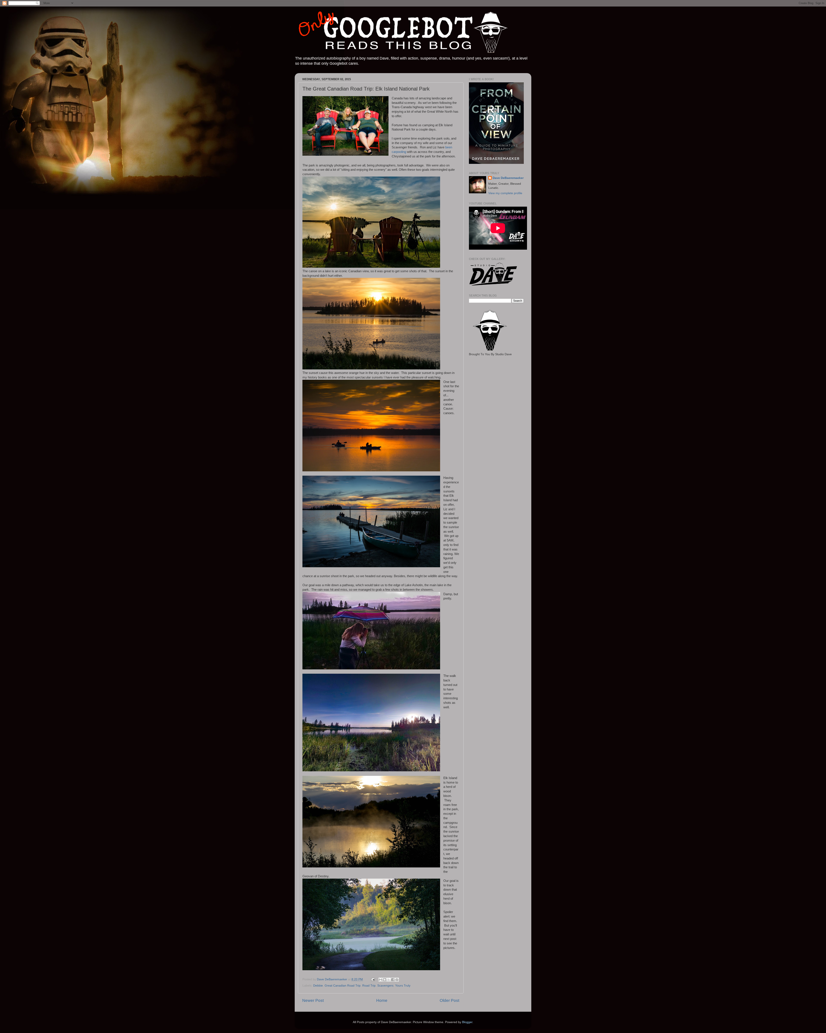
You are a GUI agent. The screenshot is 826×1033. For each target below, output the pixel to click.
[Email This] (380, 980)
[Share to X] (389, 980)
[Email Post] (373, 979)
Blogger (467, 1022)
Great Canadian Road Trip (343, 985)
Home (381, 1000)
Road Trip (369, 985)
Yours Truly (402, 985)
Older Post (449, 1000)
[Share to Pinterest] (397, 980)
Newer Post (313, 1000)
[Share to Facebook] (393, 980)
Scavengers (385, 985)
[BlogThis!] (384, 980)
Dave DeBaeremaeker (508, 178)
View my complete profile (505, 193)
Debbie (318, 985)
